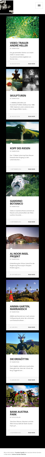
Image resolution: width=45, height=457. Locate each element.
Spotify (22, 452)
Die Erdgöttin (19, 359)
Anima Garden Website (19, 454)
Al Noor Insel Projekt (19, 255)
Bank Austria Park (19, 413)
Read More (31, 64)
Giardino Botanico (16, 202)
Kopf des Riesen (20, 148)
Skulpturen (18, 95)
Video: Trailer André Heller (19, 44)
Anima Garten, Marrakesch (20, 307)
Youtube (17, 452)
